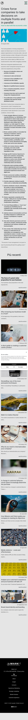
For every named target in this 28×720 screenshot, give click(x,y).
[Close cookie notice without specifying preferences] (26, 352)
